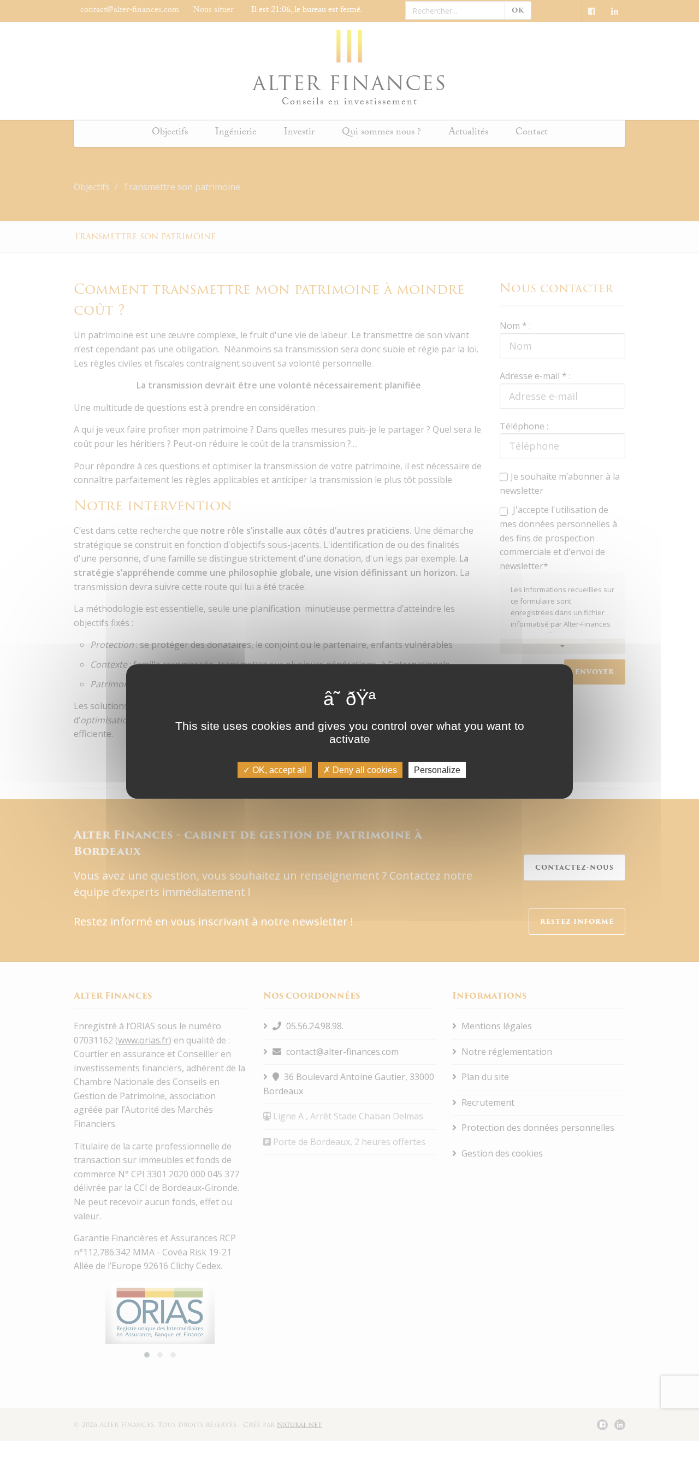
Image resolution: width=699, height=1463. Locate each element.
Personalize (437, 770)
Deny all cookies (363, 770)
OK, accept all (278, 770)
